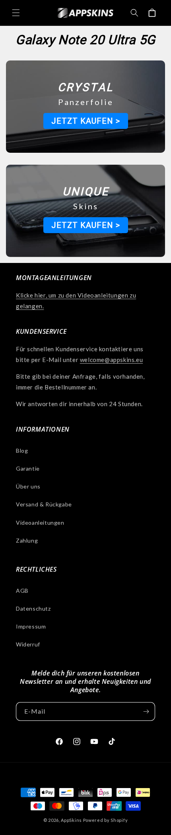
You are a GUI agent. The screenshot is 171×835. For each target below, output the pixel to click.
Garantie (28, 468)
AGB (22, 590)
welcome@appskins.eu (111, 359)
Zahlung (27, 540)
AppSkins (71, 820)
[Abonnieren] (146, 711)
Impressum (31, 626)
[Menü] (16, 12)
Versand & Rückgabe (44, 504)
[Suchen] (134, 12)
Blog (22, 450)
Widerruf (28, 644)
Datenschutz (33, 608)
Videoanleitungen (40, 522)
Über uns (28, 486)
